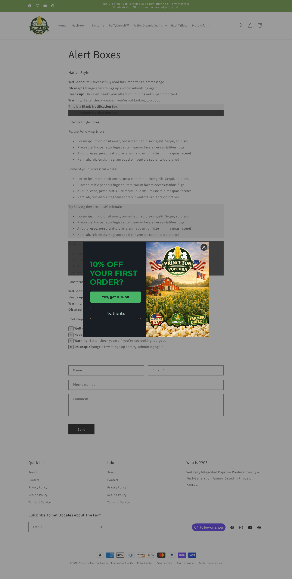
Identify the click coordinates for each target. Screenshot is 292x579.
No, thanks (115, 313)
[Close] (204, 247)
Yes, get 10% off (115, 297)
